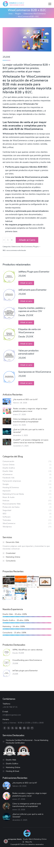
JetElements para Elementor (32, 289)
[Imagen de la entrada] (7, 401)
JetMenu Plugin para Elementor (33, 271)
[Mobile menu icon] (49, 3)
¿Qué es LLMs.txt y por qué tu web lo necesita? (28, 430)
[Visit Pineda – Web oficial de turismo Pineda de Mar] (21, 594)
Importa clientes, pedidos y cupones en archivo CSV (31, 310)
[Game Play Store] (9, 594)
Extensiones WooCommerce (22, 247)
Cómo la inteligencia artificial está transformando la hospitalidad (27, 420)
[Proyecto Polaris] (9, 582)
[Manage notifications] (6, 841)
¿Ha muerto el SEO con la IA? (25, 399)
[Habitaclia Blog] (21, 582)
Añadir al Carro (27, 239)
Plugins (36, 247)
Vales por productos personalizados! (28, 352)
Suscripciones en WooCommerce (34, 371)
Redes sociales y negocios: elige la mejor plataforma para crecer (30, 409)
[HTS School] (33, 582)
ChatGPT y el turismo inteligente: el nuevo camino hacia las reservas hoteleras (30, 441)
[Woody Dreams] (45, 582)
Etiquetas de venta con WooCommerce (29, 331)
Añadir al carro (26, 283)
